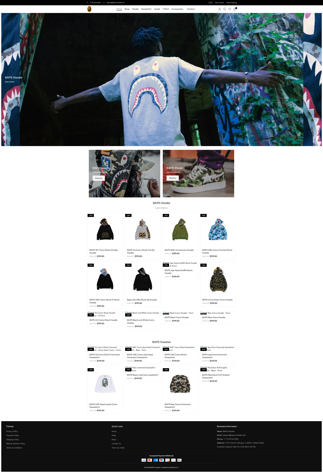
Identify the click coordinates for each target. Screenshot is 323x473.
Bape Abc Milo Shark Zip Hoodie (142, 299)
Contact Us (116, 443)
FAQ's (114, 439)
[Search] (224, 9)
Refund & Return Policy (15, 443)
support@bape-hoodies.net (115, 2)
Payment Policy (12, 435)
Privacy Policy (12, 431)
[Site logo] (89, 9)
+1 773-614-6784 (95, 3)
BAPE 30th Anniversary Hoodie (179, 250)
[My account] (219, 9)
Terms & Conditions (14, 448)
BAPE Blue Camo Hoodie (213, 317)
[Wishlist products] (229, 9)
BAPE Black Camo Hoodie (177, 317)
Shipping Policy (12, 439)
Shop (114, 435)
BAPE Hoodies (155, 467)
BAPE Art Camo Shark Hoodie (103, 320)
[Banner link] (124, 173)
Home (114, 431)
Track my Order (118, 448)
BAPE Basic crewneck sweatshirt (142, 375)
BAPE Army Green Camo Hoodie (217, 299)
